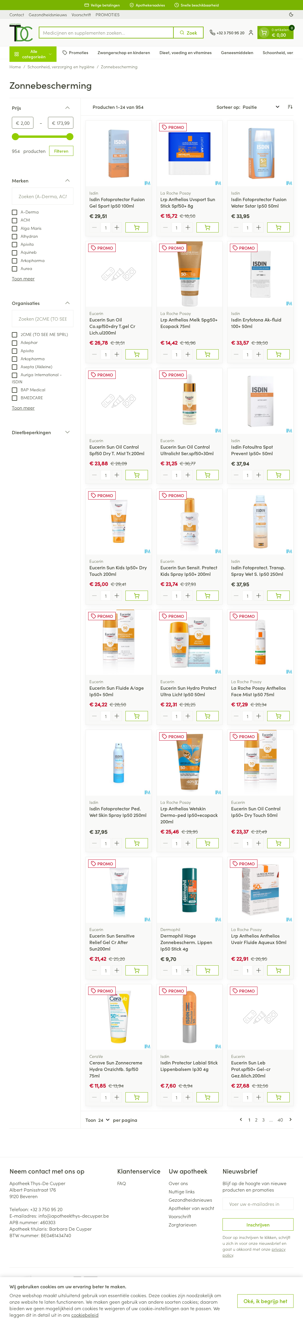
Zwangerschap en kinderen (124, 52)
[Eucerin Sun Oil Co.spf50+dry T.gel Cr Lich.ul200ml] (119, 274)
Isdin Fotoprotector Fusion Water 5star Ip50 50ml (258, 202)
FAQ (121, 1183)
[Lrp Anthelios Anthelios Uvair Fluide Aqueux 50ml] (260, 890)
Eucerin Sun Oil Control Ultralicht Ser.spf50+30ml (187, 449)
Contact (16, 14)
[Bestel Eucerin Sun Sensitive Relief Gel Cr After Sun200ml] (136, 970)
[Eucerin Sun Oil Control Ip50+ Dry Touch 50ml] (260, 763)
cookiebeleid (85, 1314)
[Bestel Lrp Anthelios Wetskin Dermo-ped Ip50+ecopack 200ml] (207, 843)
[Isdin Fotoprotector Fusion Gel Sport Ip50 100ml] (119, 153)
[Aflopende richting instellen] (290, 107)
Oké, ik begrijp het (265, 1301)
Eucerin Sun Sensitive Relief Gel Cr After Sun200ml (112, 942)
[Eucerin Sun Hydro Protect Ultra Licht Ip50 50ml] (190, 642)
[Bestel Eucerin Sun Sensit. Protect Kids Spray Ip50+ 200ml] (207, 596)
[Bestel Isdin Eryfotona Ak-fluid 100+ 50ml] (278, 354)
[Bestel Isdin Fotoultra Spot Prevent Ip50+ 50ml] (278, 475)
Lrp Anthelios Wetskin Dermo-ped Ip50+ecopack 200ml (189, 815)
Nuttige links (182, 1191)
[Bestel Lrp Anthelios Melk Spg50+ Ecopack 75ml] (207, 354)
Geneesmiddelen (237, 52)
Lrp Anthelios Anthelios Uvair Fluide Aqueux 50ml (258, 938)
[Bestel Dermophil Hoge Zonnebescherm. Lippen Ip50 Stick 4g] (207, 970)
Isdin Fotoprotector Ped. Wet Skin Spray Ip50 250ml (117, 811)
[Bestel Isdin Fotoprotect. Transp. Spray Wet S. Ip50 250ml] (278, 596)
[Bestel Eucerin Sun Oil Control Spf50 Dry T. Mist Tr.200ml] (136, 475)
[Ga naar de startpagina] (21, 32)
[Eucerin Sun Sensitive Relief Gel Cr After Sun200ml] (119, 890)
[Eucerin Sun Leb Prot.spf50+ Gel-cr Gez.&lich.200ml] (260, 1017)
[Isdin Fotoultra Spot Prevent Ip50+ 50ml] (260, 401)
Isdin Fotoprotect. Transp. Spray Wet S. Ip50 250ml (258, 570)
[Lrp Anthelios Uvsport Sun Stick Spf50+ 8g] (190, 153)
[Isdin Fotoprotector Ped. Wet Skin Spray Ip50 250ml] (119, 763)
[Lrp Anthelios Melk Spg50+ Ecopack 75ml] (190, 274)
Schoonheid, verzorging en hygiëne (61, 67)
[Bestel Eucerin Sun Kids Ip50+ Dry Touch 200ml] (136, 596)
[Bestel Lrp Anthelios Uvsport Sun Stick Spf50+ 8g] (207, 227)
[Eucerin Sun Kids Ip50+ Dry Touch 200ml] (119, 522)
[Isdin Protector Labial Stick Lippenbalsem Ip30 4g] (190, 1017)
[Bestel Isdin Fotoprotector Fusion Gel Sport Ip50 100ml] (136, 227)
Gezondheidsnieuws (48, 14)
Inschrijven (258, 1224)
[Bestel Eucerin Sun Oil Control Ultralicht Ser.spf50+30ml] (207, 475)
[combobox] (106, 32)
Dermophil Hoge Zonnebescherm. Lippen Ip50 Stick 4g (186, 942)
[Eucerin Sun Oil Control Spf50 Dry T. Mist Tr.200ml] (119, 401)
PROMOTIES (108, 14)
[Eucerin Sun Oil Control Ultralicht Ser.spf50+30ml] (190, 401)
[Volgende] (289, 1119)
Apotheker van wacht (191, 1208)
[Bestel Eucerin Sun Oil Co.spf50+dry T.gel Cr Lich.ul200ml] (136, 354)
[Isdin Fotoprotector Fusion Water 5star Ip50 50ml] (260, 153)
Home (15, 67)
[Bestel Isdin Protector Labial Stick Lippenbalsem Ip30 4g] (207, 1097)
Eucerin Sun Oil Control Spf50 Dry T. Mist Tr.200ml (116, 449)
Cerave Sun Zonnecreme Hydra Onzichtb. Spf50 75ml (115, 1069)
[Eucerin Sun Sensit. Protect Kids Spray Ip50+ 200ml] (190, 522)
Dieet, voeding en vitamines (185, 52)
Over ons (178, 1183)
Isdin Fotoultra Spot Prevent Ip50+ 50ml (252, 449)
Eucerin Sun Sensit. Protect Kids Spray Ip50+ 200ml (188, 570)
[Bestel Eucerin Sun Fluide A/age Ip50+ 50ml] (136, 716)
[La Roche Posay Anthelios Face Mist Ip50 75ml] (260, 642)
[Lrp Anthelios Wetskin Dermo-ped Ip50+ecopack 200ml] (190, 763)
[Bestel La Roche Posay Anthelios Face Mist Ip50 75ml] (278, 716)
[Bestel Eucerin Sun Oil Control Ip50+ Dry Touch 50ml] (278, 843)
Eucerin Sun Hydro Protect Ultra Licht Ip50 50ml (188, 690)
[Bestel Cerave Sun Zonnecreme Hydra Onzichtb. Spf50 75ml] (136, 1097)
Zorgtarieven (182, 1224)
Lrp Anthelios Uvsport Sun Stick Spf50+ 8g (187, 202)
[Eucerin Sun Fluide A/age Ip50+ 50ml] (119, 642)
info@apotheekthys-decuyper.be (73, 1215)
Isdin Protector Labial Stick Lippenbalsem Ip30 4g (189, 1065)
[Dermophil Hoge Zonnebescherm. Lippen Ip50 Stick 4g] (190, 890)
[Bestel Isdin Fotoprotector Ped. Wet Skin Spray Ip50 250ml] (136, 843)
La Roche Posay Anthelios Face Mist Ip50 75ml (258, 690)
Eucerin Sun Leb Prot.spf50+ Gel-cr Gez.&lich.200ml (250, 1069)
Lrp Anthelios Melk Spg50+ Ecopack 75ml (188, 322)
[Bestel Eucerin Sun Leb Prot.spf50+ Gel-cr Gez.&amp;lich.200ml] (278, 1097)
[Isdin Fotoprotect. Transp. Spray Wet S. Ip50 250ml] (260, 522)
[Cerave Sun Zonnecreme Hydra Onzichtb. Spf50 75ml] (119, 1017)
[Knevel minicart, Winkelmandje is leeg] (264, 32)
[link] (242, 1119)
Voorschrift (81, 14)
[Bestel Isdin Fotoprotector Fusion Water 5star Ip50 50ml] (278, 227)
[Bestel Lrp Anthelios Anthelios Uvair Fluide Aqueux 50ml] (278, 970)
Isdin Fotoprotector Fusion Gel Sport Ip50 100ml (117, 202)
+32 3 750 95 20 (46, 1209)
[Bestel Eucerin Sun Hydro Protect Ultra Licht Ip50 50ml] (207, 716)
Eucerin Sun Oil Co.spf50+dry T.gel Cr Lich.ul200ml (112, 326)
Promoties (78, 52)
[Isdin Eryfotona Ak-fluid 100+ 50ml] (260, 274)
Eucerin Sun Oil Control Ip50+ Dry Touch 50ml (256, 811)
